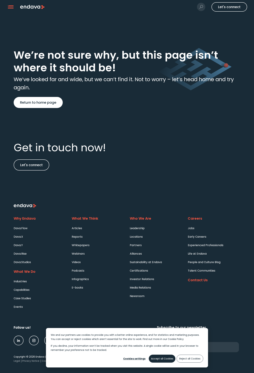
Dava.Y (18, 245)
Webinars (78, 254)
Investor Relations (142, 279)
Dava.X (18, 237)
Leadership (137, 228)
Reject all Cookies (189, 358)
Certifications (139, 271)
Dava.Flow (20, 228)
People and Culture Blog (204, 262)
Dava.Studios (22, 262)
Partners (136, 245)
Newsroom (137, 296)
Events (18, 307)
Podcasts (78, 271)
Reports (77, 237)
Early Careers (197, 237)
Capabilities (22, 290)
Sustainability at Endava (146, 262)
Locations (136, 237)
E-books (77, 288)
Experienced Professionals (205, 245)
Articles (77, 228)
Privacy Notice (30, 361)
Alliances (136, 254)
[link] (18, 340)
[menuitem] (40, 228)
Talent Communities (201, 271)
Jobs (191, 228)
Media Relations (140, 288)
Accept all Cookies (162, 358)
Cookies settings (134, 358)
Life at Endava (197, 254)
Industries (20, 281)
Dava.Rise (20, 254)
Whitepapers (81, 245)
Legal (17, 361)
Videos (76, 262)
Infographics (80, 279)
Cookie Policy (176, 339)
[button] (11, 7)
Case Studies (22, 298)
